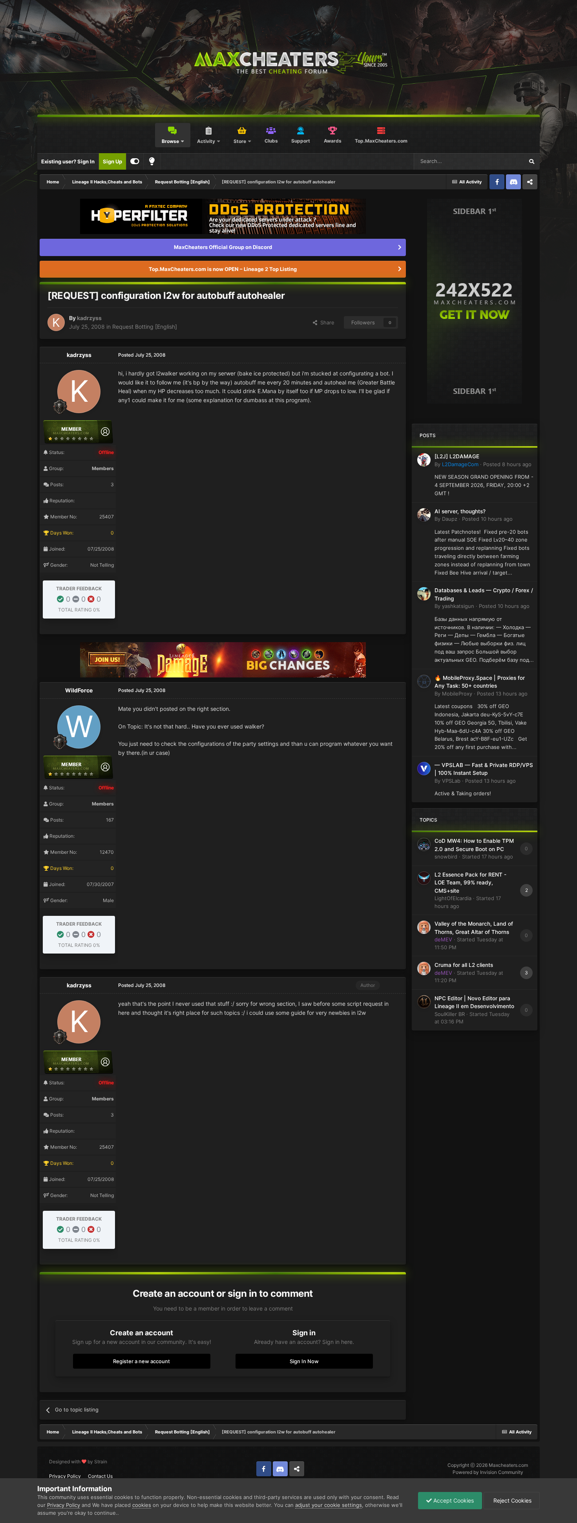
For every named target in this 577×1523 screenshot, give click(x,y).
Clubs (271, 141)
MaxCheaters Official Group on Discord (223, 247)
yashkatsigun (458, 606)
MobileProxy (457, 693)
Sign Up (112, 161)
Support (300, 141)
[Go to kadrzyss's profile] (56, 322)
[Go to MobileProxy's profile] (424, 681)
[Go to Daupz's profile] (424, 515)
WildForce (79, 690)
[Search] (531, 161)
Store (240, 141)
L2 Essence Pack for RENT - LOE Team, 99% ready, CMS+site (470, 882)
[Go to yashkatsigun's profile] (424, 593)
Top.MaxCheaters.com (381, 141)
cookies (141, 1505)
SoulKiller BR (450, 1014)
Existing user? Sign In (68, 161)
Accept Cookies (453, 1500)
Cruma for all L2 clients (464, 965)
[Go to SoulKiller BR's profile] (424, 1002)
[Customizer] (134, 161)
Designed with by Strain (78, 1461)
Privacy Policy (65, 1476)
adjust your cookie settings (328, 1505)
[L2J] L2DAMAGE (457, 456)
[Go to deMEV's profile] (424, 927)
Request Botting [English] (144, 326)
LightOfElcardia (453, 898)
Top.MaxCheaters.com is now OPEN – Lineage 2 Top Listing (223, 269)
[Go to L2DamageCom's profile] (424, 460)
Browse (170, 141)
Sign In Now (304, 1361)
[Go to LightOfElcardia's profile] (424, 878)
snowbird (446, 856)
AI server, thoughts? (460, 511)
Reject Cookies (511, 1500)
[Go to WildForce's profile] (78, 727)
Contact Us (100, 1476)
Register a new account (141, 1361)
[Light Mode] (152, 161)
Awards (332, 141)
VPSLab (451, 781)
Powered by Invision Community (488, 1472)
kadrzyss (89, 318)
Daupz (449, 519)
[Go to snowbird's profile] (424, 844)
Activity (206, 141)
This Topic (501, 161)
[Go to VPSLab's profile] (424, 768)
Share (325, 322)
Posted (507, 464)
